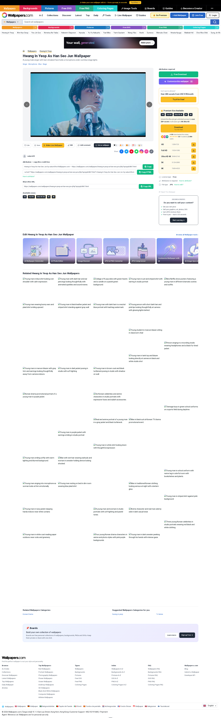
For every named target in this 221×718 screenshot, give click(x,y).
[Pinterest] (131, 151)
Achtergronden (110, 706)
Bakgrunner (151, 706)
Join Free (199, 15)
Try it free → (135, 2)
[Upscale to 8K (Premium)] (193, 169)
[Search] (215, 22)
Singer (25, 64)
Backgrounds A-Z (118, 672)
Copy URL (147, 186)
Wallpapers (9, 8)
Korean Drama (28, 614)
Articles (5, 688)
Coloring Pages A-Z (119, 685)
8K (53, 197)
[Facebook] (121, 151)
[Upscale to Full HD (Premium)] (193, 151)
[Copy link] (151, 151)
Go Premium (161, 15)
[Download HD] (193, 145)
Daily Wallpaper (7, 685)
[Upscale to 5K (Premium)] (193, 163)
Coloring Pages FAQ (155, 685)
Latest (78, 15)
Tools (108, 15)
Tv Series (159, 614)
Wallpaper (34, 706)
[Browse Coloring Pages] (217, 27)
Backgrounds (30, 8)
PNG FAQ (151, 681)
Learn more (171, 635)
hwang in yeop (117, 614)
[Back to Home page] (17, 15)
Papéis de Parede (65, 706)
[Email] (146, 151)
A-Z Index (5, 669)
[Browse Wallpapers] (35, 27)
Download (178, 128)
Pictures (49, 8)
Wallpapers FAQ (154, 669)
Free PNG (84, 8)
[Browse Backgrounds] (72, 27)
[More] (212, 8)
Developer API (190, 675)
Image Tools (130, 8)
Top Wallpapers (8, 681)
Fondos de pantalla (93, 706)
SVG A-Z (115, 678)
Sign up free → (187, 635)
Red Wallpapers (44, 669)
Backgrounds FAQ (154, 672)
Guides (169, 8)
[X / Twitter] (126, 151)
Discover (66, 15)
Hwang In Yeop (46, 51)
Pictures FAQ (153, 675)
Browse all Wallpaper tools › (187, 235)
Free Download (180, 74)
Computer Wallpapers (46, 694)
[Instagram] (141, 151)
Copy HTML (146, 172)
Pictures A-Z (116, 675)
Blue (40, 64)
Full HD (31, 197)
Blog (186, 669)
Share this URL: (29, 182)
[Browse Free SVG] (144, 27)
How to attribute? (29, 176)
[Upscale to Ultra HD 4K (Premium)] (193, 157)
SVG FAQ (151, 678)
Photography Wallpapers (47, 675)
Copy (149, 167)
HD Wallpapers (44, 688)
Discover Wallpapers (9, 675)
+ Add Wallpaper (179, 15)
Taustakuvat (164, 706)
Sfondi (78, 706)
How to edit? (178, 185)
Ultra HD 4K (41, 197)
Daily (96, 15)
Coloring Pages (105, 8)
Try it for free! (178, 99)
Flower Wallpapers (45, 678)
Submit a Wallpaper (192, 672)
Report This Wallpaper (168, 192)
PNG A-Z (115, 681)
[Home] (24, 51)
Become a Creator (192, 8)
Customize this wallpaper (179, 81)
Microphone (32, 64)
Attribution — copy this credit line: (36, 162)
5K (48, 197)
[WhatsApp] (136, 151)
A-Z (41, 15)
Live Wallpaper (125, 15)
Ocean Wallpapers (45, 681)
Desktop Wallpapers (46, 685)
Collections (52, 15)
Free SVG (67, 8)
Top (88, 15)
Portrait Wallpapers (45, 672)
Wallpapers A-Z (117, 669)
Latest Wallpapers (9, 678)
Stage (45, 64)
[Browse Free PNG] (181, 27)
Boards (151, 8)
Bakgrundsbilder (48, 706)
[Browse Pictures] (108, 27)
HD (25, 197)
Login (214, 15)
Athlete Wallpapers (45, 697)
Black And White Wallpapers (49, 691)
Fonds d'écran (125, 706)
